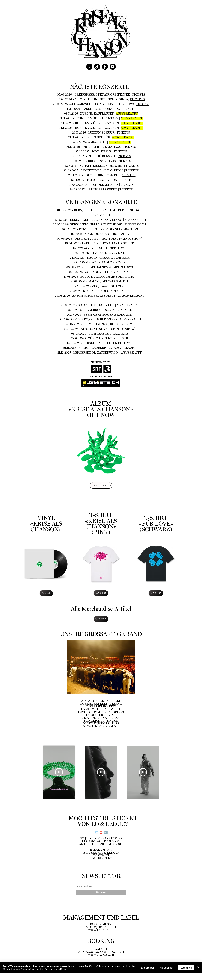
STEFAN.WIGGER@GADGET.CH (101, 952)
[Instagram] (89, 67)
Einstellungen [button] (147, 967)
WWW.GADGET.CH (101, 954)
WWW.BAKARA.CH (101, 930)
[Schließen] (198, 967)
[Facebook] (105, 67)
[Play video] (59, 772)
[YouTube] (113, 67)
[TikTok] (97, 67)
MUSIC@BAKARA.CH (101, 927)
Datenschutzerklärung (56, 969)
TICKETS (138, 94)
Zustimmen (186, 967)
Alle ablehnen (166, 967)
